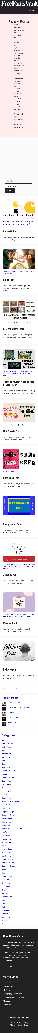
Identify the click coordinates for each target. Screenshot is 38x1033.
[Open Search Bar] (3, 10)
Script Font (29, 566)
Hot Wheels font (11, 431)
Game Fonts (6, 322)
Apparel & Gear (7, 744)
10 (12, 688)
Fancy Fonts (22, 221)
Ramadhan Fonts (8, 866)
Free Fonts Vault (23, 1018)
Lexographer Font (12, 524)
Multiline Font (7, 849)
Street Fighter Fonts (13, 328)
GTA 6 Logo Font (13, 703)
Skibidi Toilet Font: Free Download (20, 708)
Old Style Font (7, 856)
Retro (4, 873)
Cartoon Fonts (7, 371)
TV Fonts (12, 273)
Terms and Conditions (19, 1025)
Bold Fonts (14, 518)
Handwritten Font (12, 566)
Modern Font (25, 223)
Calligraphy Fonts (8, 564)
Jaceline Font (10, 574)
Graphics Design (8, 812)
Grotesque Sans (8, 815)
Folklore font (10, 669)
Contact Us (7, 1004)
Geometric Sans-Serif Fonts (12, 801)
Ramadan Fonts (8, 863)
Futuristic (5, 795)
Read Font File (8, 983)
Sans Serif (5, 880)
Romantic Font (7, 876)
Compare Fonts (9, 986)
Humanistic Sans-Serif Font (12, 829)
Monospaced (6, 842)
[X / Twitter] (11, 966)
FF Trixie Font (12, 713)
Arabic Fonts (6, 747)
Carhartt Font (10, 231)
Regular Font (16, 225)
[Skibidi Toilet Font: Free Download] (4, 709)
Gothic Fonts (17, 223)
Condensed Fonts (8, 778)
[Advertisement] (19, 157)
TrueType (27, 225)
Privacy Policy (22, 1023)
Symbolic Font (7, 897)
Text (22, 225)
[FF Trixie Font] (4, 714)
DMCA (12, 1023)
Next (17, 688)
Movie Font (21, 271)
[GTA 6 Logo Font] (4, 704)
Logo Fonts (6, 221)
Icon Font (5, 832)
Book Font (5, 761)
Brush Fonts (17, 614)
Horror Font (28, 322)
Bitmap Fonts (7, 754)
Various (5, 375)
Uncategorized (7, 917)
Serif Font (5, 890)
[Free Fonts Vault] (19, 3)
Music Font (6, 852)
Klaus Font (8, 279)
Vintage (4, 924)
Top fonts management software (15, 997)
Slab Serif (5, 893)
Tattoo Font (6, 900)
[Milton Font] (4, 724)
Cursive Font (18, 564)
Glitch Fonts (6, 805)
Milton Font (11, 723)
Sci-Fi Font (6, 883)
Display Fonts (26, 564)
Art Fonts (13, 322)
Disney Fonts (14, 221)
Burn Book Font (11, 477)
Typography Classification (13, 994)
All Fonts (6, 990)
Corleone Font (12, 718)
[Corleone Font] (4, 719)
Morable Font (10, 623)
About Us (6, 1001)
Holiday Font (6, 822)
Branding (5, 764)
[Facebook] (5, 966)
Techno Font (23, 373)
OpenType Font (7, 225)
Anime (14, 371)
